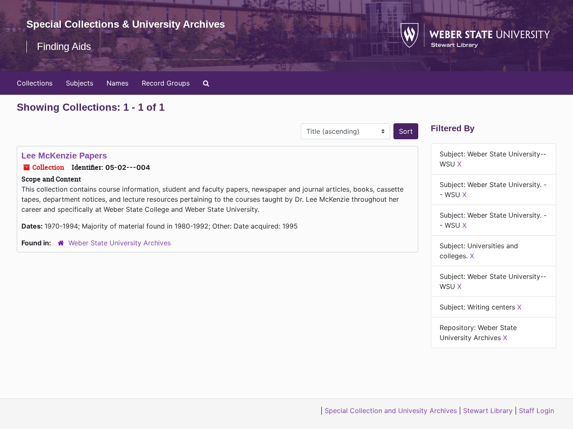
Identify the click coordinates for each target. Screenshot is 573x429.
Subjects (79, 83)
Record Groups (166, 83)
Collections (34, 83)
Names (117, 83)
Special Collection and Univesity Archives (391, 410)
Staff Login (536, 410)
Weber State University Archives (119, 243)
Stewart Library (488, 410)
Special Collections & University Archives (125, 24)
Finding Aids (64, 46)
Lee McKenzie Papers (64, 155)
